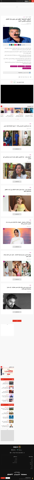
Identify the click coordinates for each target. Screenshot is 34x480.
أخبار (12, 379)
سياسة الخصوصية (15, 462)
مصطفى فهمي (28, 66)
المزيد (17, 320)
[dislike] (11, 82)
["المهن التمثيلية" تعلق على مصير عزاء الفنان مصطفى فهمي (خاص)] (28, 77)
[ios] (13, 450)
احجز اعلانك (15, 461)
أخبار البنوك (31, 464)
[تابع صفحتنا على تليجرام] (9, 44)
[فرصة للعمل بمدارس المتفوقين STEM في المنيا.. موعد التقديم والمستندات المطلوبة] (11, 412)
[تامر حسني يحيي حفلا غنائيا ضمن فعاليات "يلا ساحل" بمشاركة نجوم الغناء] (17, 301)
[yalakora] (24, 474)
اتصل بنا (16, 459)
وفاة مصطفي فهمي (14, 66)
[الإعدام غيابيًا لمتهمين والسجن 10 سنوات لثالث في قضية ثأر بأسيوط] (11, 383)
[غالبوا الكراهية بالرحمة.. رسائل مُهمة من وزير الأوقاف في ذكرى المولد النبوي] (11, 391)
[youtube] (19, 453)
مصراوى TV (7, 390)
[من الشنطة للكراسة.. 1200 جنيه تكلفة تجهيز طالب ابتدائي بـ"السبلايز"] (11, 421)
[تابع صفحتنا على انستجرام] (17, 44)
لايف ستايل (31, 462)
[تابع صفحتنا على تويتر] (18, 44)
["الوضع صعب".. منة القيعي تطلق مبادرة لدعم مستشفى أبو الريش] (17, 171)
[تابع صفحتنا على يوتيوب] (15, 44)
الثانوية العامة (10, 405)
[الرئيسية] (28, 1)
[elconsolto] (17, 474)
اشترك (3, 478)
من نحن (16, 458)
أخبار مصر (7, 386)
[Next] (1, 106)
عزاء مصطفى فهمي (21, 66)
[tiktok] (14, 453)
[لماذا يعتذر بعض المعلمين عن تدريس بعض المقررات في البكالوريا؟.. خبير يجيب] (11, 425)
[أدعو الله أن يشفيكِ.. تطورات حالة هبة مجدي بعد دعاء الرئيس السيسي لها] (17, 236)
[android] (19, 450)
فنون (26, 17)
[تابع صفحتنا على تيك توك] (11, 44)
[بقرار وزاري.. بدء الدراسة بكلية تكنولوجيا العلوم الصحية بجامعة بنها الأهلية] (11, 408)
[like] (14, 82)
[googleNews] (10, 453)
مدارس (8, 411)
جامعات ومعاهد (7, 407)
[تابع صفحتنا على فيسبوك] (20, 44)
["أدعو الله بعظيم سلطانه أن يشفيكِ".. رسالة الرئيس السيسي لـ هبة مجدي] (11, 400)
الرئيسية (30, 17)
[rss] (11, 453)
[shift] (10, 474)
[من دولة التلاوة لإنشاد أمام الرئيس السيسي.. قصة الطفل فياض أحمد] (11, 396)
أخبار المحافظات (7, 381)
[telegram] (16, 453)
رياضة (32, 461)
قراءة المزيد (17, 149)
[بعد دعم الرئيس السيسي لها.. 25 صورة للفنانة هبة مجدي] (17, 138)
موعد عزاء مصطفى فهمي (26, 68)
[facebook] (24, 453)
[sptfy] (13, 453)
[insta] (21, 453)
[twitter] (22, 453)
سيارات (32, 467)
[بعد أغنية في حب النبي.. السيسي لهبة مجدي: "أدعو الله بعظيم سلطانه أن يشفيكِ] (11, 387)
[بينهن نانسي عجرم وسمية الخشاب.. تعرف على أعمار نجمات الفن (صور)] (17, 269)
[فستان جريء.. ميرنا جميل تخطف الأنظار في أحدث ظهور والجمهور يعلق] (17, 203)
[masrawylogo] (17, 447)
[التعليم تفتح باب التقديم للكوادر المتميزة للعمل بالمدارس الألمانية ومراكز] (11, 417)
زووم (24, 17)
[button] (32, 1)
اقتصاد (32, 459)
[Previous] (3, 106)
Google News (20, 72)
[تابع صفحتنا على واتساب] (13, 44)
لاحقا (7, 478)
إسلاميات (31, 468)
